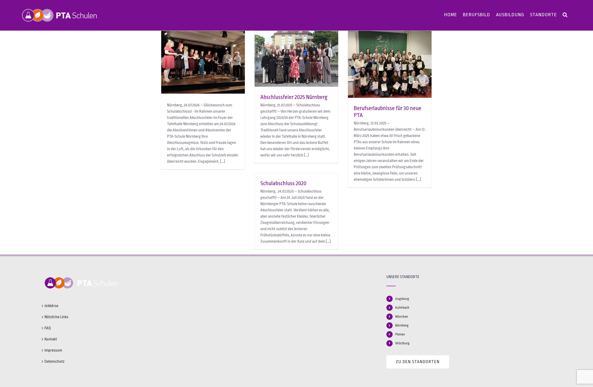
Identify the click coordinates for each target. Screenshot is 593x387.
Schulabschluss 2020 (283, 183)
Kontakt (50, 339)
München (401, 317)
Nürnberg (402, 325)
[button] (565, 14)
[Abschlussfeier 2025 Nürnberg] (296, 59)
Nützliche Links (56, 317)
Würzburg (402, 343)
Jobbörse (51, 306)
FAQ (47, 328)
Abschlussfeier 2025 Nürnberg (293, 97)
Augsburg (402, 299)
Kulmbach (402, 308)
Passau (400, 334)
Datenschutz (54, 361)
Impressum (53, 350)
